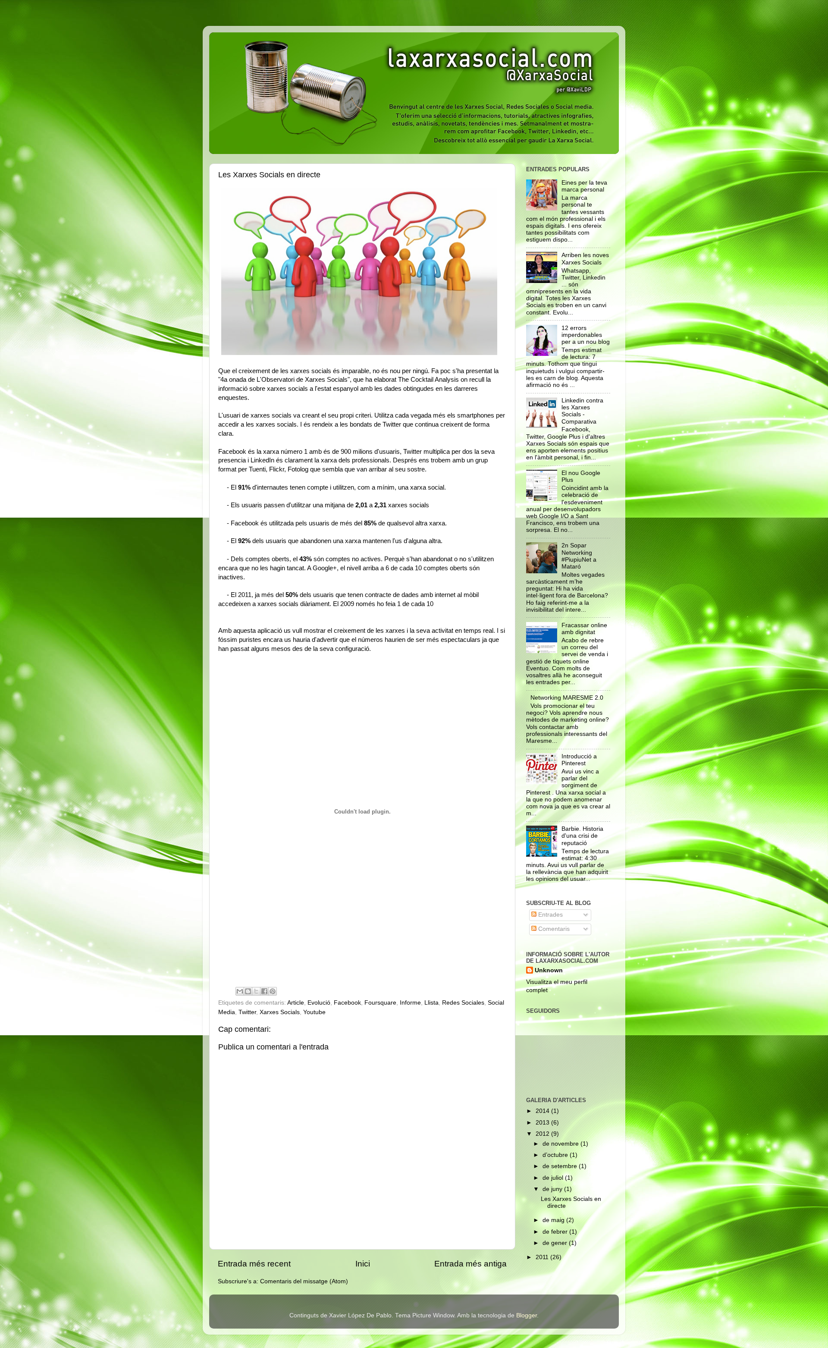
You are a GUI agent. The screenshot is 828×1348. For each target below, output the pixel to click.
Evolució (318, 1002)
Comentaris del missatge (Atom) (304, 1281)
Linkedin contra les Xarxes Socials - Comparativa (582, 411)
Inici (362, 1263)
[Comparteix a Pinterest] (272, 991)
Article (295, 1002)
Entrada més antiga (470, 1263)
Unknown (549, 970)
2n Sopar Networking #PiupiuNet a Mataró (578, 556)
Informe (410, 1002)
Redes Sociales (463, 1002)
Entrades (549, 914)
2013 (543, 1122)
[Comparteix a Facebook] (264, 991)
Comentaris (553, 929)
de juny (553, 1189)
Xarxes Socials (280, 1012)
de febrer (556, 1232)
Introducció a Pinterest (579, 760)
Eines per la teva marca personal (584, 186)
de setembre (561, 1166)
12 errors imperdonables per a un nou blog (585, 335)
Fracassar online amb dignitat (584, 628)
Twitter (247, 1012)
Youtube (314, 1012)
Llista (431, 1002)
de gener (556, 1243)
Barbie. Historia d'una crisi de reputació (582, 836)
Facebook (347, 1002)
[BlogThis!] (248, 991)
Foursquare (380, 1002)
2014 (543, 1111)
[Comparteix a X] (256, 991)
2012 (543, 1134)
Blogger (526, 1315)
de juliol (554, 1178)
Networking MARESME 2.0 (566, 697)
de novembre (561, 1144)
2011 (543, 1257)
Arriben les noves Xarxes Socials (585, 258)
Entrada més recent (254, 1263)
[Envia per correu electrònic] (239, 991)
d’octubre (556, 1155)
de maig (554, 1220)
